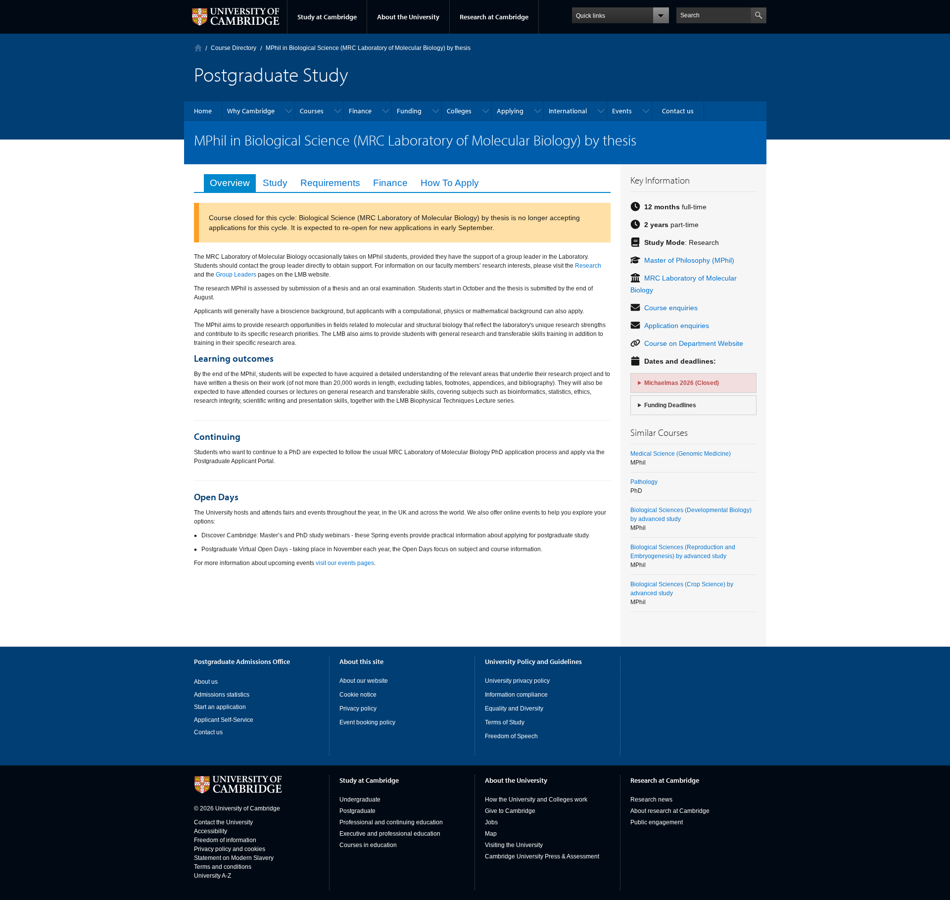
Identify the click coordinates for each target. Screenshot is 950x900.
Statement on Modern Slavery (234, 857)
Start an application (220, 707)
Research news (651, 799)
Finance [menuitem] (360, 110)
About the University (408, 16)
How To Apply (450, 183)
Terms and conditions (222, 866)
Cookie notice (358, 694)
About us (206, 681)
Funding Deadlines (670, 405)
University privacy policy (517, 680)
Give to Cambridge (510, 810)
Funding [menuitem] (409, 110)
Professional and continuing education (391, 822)
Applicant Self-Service (223, 719)
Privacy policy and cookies (229, 849)
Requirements (330, 183)
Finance (390, 183)
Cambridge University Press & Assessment (542, 856)
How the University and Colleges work (536, 799)
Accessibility (210, 831)
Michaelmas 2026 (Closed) (681, 382)
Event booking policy (367, 722)
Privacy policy (358, 708)
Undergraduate (359, 799)
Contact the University (223, 822)
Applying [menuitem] (510, 110)
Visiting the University (514, 845)
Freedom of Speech (511, 736)
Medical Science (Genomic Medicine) (680, 453)
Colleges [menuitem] (459, 110)
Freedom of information (225, 840)
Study (275, 183)
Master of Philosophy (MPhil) (689, 260)
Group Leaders (236, 274)
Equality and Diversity (514, 708)
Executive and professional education (389, 833)
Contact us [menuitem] (678, 110)
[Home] (198, 48)
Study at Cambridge (327, 16)
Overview (230, 183)
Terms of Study (504, 722)
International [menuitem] (568, 110)
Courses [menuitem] (312, 110)
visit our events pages (345, 563)
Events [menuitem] (622, 110)
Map (491, 833)
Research (588, 265)
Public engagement (656, 822)
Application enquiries (676, 326)
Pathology (644, 481)
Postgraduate (357, 810)
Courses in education (368, 845)
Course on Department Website (693, 343)
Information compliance (516, 694)
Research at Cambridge (494, 16)
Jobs (491, 822)
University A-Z (212, 875)
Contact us (208, 732)
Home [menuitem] (203, 110)
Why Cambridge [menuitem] (251, 110)
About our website (363, 680)
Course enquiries (671, 308)
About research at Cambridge (670, 810)
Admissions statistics (221, 694)
